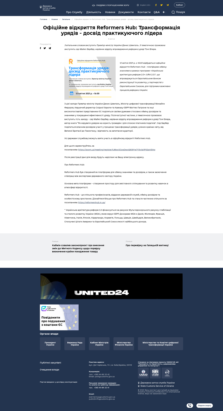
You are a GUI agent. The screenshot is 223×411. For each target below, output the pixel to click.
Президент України (50, 344)
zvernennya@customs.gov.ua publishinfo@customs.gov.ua (102, 398)
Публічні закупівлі (50, 362)
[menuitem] (110, 12)
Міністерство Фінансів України (124, 344)
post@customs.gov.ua (105, 376)
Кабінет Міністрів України (99, 344)
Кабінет (179, 5)
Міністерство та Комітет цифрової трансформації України (160, 344)
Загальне (66, 19)
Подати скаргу (204, 405)
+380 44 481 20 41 (101, 388)
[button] (110, 5)
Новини (54, 19)
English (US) (145, 5)
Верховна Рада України (74, 344)
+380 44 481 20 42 (102, 374)
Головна (43, 19)
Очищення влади (50, 369)
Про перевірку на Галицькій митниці (147, 245)
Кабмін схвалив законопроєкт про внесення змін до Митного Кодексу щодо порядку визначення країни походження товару (78, 248)
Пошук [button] (180, 12)
